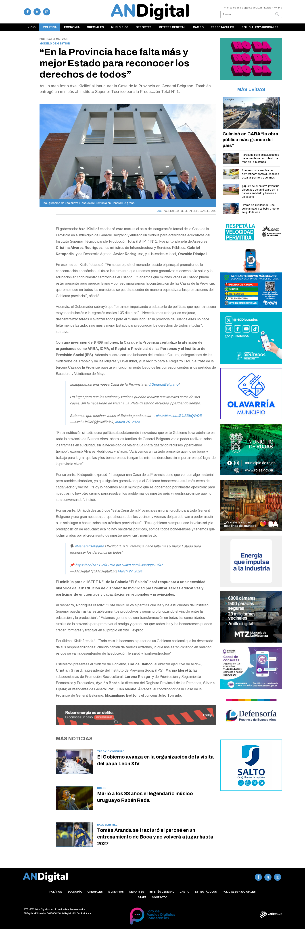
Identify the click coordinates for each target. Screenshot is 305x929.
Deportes (144, 27)
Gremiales (95, 27)
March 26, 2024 (127, 422)
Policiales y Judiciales (260, 27)
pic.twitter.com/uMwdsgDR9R (139, 565)
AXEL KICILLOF (172, 211)
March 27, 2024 (130, 571)
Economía (72, 27)
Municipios (120, 27)
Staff (142, 897)
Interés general (172, 27)
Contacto (159, 897)
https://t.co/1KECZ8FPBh (95, 565)
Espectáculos (222, 27)
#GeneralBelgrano (163, 384)
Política (50, 27)
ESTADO (211, 211)
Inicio (31, 27)
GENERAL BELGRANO (193, 211)
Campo (198, 27)
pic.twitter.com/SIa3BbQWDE (179, 416)
